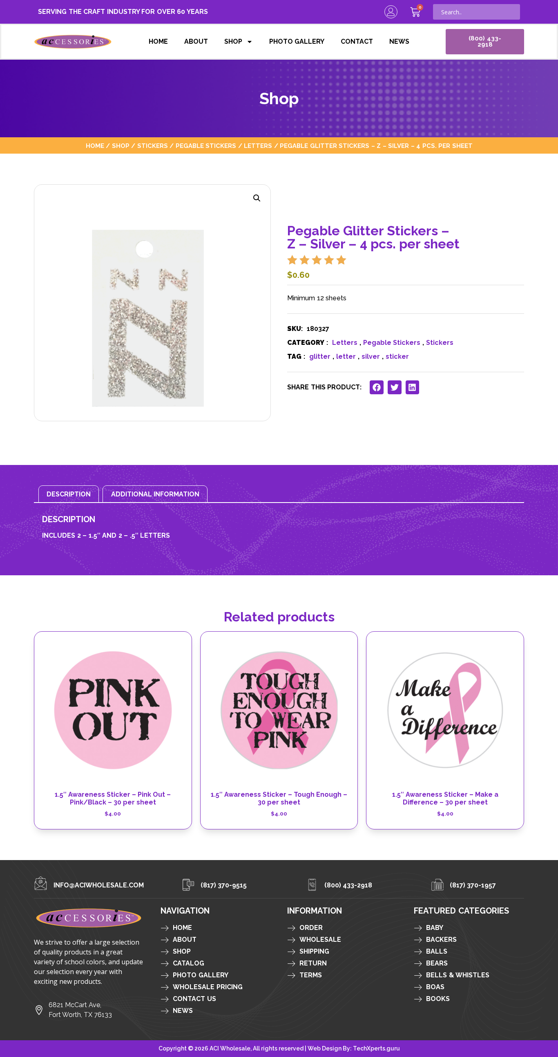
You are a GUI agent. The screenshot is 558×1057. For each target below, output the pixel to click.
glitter (319, 356)
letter (346, 356)
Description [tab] (69, 494)
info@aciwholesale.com (99, 885)
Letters (258, 145)
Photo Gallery (297, 41)
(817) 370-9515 (224, 885)
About (196, 41)
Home (158, 41)
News (399, 41)
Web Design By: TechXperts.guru (354, 1048)
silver (371, 356)
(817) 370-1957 (473, 885)
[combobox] (476, 12)
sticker (397, 356)
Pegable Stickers (206, 145)
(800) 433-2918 (348, 885)
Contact (357, 41)
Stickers (152, 145)
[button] (257, 198)
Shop (233, 41)
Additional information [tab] (155, 494)
